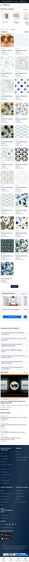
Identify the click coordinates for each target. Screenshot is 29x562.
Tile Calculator (5, 515)
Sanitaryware (4, 456)
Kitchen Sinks (4, 459)
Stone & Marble (5, 483)
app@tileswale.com (8, 527)
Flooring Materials (6, 474)
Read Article (5, 409)
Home (2, 29)
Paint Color (4, 469)
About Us (18, 451)
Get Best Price (12, 317)
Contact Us (19, 454)
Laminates (3, 477)
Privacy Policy (19, 490)
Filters (26, 32)
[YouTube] (12, 524)
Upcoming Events (5, 496)
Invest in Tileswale (21, 460)
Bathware (3, 461)
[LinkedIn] (10, 524)
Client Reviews (5, 502)
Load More (14, 286)
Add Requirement (22, 555)
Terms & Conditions (21, 502)
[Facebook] (1, 524)
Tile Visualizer (4, 518)
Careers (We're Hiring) (22, 457)
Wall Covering (4, 472)
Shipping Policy (20, 496)
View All (25, 9)
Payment (18, 499)
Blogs (2, 490)
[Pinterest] (7, 524)
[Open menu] (1, 5)
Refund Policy (19, 493)
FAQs (2, 504)
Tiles (7, 29)
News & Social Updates (7, 493)
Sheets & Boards (5, 480)
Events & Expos (5, 499)
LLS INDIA (23, 547)
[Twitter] (4, 524)
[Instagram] (15, 524)
